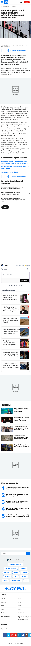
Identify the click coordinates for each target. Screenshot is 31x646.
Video (3, 612)
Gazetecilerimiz (5, 616)
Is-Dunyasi (13, 6)
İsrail (5, 580)
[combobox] (15, 553)
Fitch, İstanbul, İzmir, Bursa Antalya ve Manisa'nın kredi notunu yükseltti (12, 187)
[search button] (28, 553)
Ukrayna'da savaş (11, 568)
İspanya (23, 568)
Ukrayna (6, 572)
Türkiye (7, 576)
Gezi (2, 609)
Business (6, 6)
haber (5, 207)
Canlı (26, 2)
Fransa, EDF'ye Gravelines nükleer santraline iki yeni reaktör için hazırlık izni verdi (13, 199)
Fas (26, 580)
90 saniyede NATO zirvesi (9, 172)
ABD (15, 576)
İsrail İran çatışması (15, 564)
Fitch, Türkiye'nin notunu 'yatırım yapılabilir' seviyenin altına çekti (10, 193)
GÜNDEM (5, 405)
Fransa (24, 576)
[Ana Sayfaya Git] (6, 2)
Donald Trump (16, 580)
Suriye (25, 572)
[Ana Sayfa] (1, 6)
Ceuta (16, 572)
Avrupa (3, 598)
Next (2, 605)
